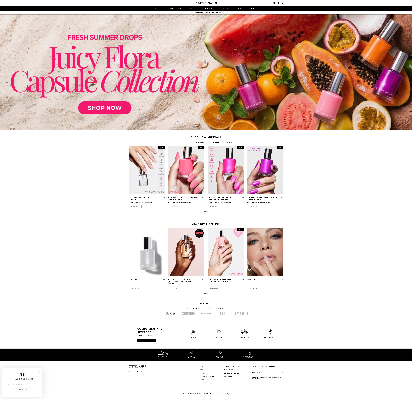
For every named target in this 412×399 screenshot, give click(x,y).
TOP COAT (133, 279)
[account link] (278, 3)
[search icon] (274, 3)
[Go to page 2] (207, 211)
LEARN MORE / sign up (147, 340)
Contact (203, 370)
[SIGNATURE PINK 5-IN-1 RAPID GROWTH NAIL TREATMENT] (226, 252)
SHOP (155, 8)
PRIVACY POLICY (230, 370)
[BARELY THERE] (265, 252)
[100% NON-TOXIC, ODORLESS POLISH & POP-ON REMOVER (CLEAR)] (186, 252)
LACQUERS (191, 8)
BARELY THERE (253, 279)
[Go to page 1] (205, 211)
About (202, 380)
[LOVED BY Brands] (171, 314)
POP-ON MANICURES (173, 8)
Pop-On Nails (201, 142)
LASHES (240, 8)
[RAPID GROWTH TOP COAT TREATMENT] (147, 170)
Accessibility (229, 376)
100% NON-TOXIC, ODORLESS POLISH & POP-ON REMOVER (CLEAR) (180, 281)
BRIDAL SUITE (254, 8)
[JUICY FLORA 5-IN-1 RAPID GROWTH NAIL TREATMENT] (186, 170)
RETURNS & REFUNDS (231, 373)
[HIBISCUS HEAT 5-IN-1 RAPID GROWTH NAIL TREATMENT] (226, 170)
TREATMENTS (207, 8)
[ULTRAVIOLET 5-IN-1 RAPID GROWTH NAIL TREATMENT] (265, 170)
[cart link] (282, 3)
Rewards (203, 373)
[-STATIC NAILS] (206, 72)
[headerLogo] (206, 3)
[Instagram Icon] (133, 371)
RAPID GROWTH (224, 8)
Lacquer (216, 142)
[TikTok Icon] (141, 371)
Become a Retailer (207, 376)
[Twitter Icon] (137, 371)
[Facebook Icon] (129, 371)
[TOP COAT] (147, 252)
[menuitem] (171, 314)
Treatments (184, 142)
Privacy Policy (224, 394)
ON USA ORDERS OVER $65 (206, 12)
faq (201, 366)
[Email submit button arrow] (282, 373)
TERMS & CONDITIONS (232, 366)
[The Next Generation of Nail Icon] (137, 366)
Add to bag (135, 206)
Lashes (229, 142)
